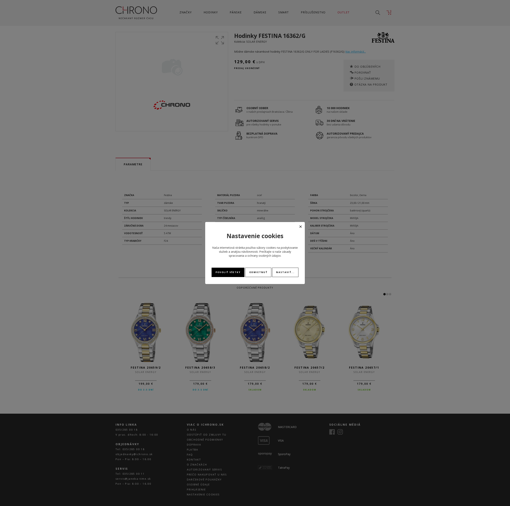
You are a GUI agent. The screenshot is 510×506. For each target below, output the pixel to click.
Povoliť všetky (228, 272)
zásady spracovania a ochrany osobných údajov (260, 253)
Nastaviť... (285, 272)
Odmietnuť (258, 272)
